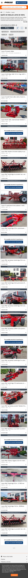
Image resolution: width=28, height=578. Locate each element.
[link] (14, 43)
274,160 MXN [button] (4, 487)
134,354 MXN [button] (4, 364)
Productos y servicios (5, 561)
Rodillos (8, 12)
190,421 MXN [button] (4, 123)
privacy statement (5, 571)
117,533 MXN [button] (4, 209)
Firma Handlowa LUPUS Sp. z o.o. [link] (13, 57)
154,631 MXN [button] (4, 332)
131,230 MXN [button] (4, 155)
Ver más (25, 21)
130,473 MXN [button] (4, 410)
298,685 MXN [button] (4, 309)
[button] (7, 28)
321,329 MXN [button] (4, 510)
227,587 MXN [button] (4, 432)
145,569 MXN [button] (4, 264)
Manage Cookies (13, 570)
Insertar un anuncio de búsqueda (14, 133)
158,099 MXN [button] (4, 55)
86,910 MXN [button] (4, 232)
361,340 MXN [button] (4, 101)
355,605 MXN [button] (4, 464)
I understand (14, 575)
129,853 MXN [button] (4, 178)
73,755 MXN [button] (4, 387)
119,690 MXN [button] (4, 533)
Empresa (3, 559)
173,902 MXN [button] (4, 287)
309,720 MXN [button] (4, 78)
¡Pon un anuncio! (22, 2)
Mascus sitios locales (8, 556)
